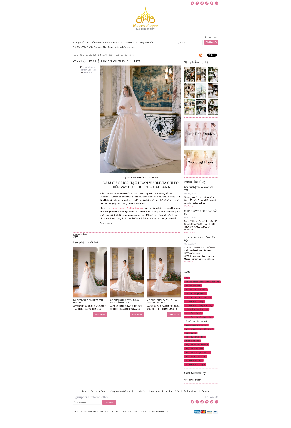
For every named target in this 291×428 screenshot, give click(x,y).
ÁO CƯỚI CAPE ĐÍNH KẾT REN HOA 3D (88, 301)
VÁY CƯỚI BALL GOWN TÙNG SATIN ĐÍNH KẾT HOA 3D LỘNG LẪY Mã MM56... (126, 309)
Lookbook (130, 42)
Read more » (106, 223)
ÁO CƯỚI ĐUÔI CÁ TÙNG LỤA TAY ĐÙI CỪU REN (162, 301)
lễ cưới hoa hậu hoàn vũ (124, 55)
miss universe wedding (196, 325)
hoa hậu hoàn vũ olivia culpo (199, 317)
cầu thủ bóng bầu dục (196, 293)
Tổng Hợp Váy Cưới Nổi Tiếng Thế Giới (96, 55)
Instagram (207, 3)
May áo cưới (146, 42)
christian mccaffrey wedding (199, 305)
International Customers (121, 47)
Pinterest (211, 3)
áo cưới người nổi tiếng (196, 289)
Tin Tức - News (190, 391)
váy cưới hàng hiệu (194, 348)
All (187, 278)
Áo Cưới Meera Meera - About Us (104, 42)
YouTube (202, 3)
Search (205, 391)
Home (75, 55)
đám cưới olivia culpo (195, 364)
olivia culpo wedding (195, 337)
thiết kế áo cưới (192, 340)
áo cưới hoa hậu (193, 285)
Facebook (197, 3)
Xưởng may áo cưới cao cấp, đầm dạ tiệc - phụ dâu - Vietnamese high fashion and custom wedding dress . (128, 411)
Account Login (211, 37)
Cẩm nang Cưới (98, 391)
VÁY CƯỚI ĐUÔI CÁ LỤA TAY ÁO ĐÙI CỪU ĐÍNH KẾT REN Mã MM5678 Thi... (164, 309)
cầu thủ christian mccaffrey (198, 297)
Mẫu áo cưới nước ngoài (150, 391)
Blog (84, 391)
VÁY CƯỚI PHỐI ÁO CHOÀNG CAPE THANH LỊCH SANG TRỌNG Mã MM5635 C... (89, 309)
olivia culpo (191, 333)
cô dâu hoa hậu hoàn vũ (197, 309)
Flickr (216, 3)
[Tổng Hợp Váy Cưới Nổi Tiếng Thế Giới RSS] (200, 55)
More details (100, 314)
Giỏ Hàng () (211, 42)
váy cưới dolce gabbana (197, 344)
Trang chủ (78, 42)
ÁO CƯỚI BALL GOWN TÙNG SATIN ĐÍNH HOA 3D (124, 301)
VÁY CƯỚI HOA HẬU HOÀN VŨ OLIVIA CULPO (106, 61)
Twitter (192, 3)
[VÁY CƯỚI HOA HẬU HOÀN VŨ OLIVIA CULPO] (140, 172)
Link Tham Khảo (172, 391)
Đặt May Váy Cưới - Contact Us (89, 47)
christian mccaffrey (194, 301)
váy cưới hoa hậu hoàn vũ (197, 352)
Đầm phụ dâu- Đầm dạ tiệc (121, 391)
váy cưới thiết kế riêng (196, 356)
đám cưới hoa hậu (194, 360)
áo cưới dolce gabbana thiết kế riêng (202, 281)
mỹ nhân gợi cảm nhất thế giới (199, 329)
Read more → (189, 206)
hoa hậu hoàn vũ (193, 313)
